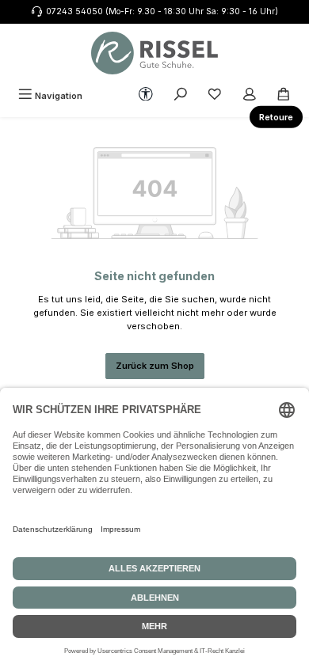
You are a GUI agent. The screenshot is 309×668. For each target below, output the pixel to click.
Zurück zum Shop (155, 365)
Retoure (276, 117)
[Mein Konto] (249, 95)
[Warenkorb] (283, 95)
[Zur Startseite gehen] (154, 53)
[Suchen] (180, 95)
